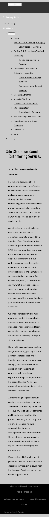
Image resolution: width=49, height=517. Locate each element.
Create (21, 512)
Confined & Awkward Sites (26, 103)
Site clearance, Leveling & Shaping (29, 42)
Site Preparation (21, 107)
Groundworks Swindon (29, 112)
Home (16, 38)
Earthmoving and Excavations (27, 116)
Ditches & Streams (22, 94)
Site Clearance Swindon (30, 46)
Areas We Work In (22, 99)
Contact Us (19, 129)
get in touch (31, 465)
